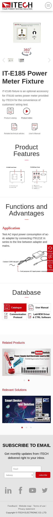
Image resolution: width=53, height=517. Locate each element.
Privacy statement (26, 509)
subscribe (43, 475)
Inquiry (50, 260)
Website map (25, 506)
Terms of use (39, 506)
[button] (24, 380)
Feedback (12, 506)
